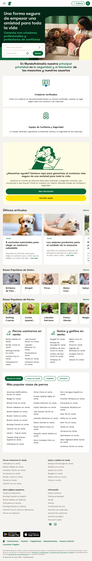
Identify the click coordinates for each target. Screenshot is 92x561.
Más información (46, 191)
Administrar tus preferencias (18, 554)
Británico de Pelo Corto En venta (57, 349)
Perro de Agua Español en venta (71, 393)
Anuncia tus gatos (55, 516)
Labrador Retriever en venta (46, 418)
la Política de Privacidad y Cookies (61, 552)
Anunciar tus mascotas (58, 510)
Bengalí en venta (55, 474)
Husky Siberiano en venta (45, 407)
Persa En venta (75, 345)
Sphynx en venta (55, 470)
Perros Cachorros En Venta (15, 460)
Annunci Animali (67, 541)
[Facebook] (50, 524)
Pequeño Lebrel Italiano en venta (45, 434)
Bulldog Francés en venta (18, 424)
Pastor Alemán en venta (44, 423)
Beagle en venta (14, 399)
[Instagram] (55, 524)
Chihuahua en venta (15, 444)
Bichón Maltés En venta (13, 340)
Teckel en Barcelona (11, 493)
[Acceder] (88, 3)
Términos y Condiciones (40, 552)
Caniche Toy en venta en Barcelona (18, 510)
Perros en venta (14, 378)
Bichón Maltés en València (14, 500)
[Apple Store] (31, 534)
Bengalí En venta (57, 339)
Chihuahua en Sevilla (12, 503)
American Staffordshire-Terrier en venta (17, 393)
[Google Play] (11, 534)
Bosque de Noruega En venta (58, 343)
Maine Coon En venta (75, 340)
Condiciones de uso (56, 506)
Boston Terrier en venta (17, 420)
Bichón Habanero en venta (18, 407)
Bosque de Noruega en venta (60, 463)
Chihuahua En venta (12, 363)
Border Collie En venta (13, 346)
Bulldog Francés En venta (13, 352)
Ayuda (50, 500)
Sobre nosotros (54, 493)
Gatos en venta (33, 378)
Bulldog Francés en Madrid (14, 496)
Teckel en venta (67, 427)
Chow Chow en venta (43, 392)
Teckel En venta (32, 359)
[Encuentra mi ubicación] (27, 53)
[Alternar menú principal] (4, 3)
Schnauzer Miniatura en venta (70, 408)
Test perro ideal (55, 520)
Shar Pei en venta (68, 414)
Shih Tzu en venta (68, 423)
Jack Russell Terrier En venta (32, 340)
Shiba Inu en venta (68, 418)
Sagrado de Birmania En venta (77, 349)
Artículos (63, 378)
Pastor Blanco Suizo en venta (44, 428)
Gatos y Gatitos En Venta (59, 460)
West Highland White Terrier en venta (72, 441)
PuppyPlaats (35, 541)
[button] (18, 53)
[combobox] (14, 53)
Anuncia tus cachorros (57, 513)
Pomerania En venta (31, 354)
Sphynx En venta (76, 360)
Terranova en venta (68, 431)
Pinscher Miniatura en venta (72, 399)
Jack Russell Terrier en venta (43, 413)
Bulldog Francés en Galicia (14, 506)
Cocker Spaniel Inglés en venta (44, 397)
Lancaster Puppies (11, 544)
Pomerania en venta (69, 403)
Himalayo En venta (55, 361)
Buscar (38, 53)
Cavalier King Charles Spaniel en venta (16, 438)
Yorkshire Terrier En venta (32, 363)
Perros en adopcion (11, 513)
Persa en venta (54, 480)
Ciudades (50, 378)
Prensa (51, 503)
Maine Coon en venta (57, 477)
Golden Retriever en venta (45, 403)
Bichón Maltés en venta (17, 412)
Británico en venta (56, 467)
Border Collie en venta (16, 416)
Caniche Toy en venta (16, 429)
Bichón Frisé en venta (16, 403)
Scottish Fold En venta (76, 355)
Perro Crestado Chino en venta (44, 441)
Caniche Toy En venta (12, 357)
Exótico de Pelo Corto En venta (57, 355)
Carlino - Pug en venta (16, 433)
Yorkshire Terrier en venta (71, 446)
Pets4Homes (12, 541)
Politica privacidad (56, 496)
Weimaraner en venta (69, 435)
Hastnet (24, 541)
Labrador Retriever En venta (30, 347)
